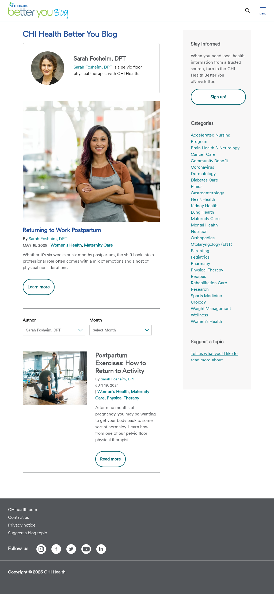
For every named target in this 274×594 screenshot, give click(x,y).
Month (95, 320)
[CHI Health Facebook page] (56, 549)
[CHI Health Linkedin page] (101, 549)
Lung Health (202, 212)
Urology (198, 302)
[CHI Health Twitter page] (71, 549)
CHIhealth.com (22, 509)
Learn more (41, 289)
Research (200, 289)
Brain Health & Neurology (215, 147)
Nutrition (199, 231)
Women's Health (66, 245)
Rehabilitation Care (209, 282)
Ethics (196, 186)
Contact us (18, 517)
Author (29, 320)
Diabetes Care (204, 180)
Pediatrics (200, 257)
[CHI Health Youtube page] (86, 549)
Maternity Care (98, 245)
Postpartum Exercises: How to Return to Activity (120, 362)
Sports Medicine (206, 295)
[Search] (247, 10)
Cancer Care (203, 154)
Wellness (199, 314)
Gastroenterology (207, 192)
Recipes (198, 276)
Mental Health (204, 225)
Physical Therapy (123, 397)
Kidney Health (204, 205)
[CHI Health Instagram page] (41, 549)
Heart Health (203, 199)
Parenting (200, 250)
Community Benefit (209, 160)
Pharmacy (200, 263)
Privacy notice (22, 525)
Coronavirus (202, 167)
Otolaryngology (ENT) (211, 244)
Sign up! (218, 96)
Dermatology (203, 173)
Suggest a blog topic (27, 532)
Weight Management (211, 308)
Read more (110, 458)
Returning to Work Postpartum (62, 230)
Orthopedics (203, 237)
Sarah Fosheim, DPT (93, 67)
